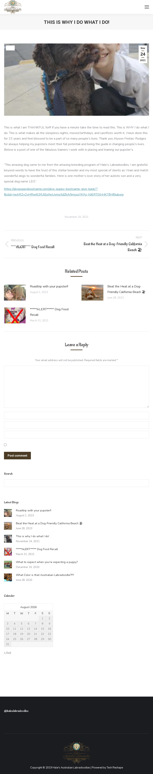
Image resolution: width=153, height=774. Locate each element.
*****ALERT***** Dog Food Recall (49, 312)
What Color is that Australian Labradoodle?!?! (45, 575)
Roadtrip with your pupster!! (49, 286)
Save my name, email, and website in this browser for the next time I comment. (53, 445)
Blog (10, 48)
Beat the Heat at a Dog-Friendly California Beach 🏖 (126, 289)
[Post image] (15, 293)
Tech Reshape (115, 767)
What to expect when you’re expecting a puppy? (47, 562)
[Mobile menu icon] (147, 7)
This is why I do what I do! (32, 536)
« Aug (7, 652)
